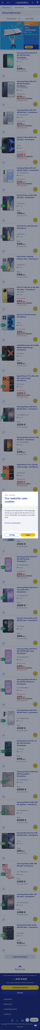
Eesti (6, 495)
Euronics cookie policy (12, 523)
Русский (12, 495)
